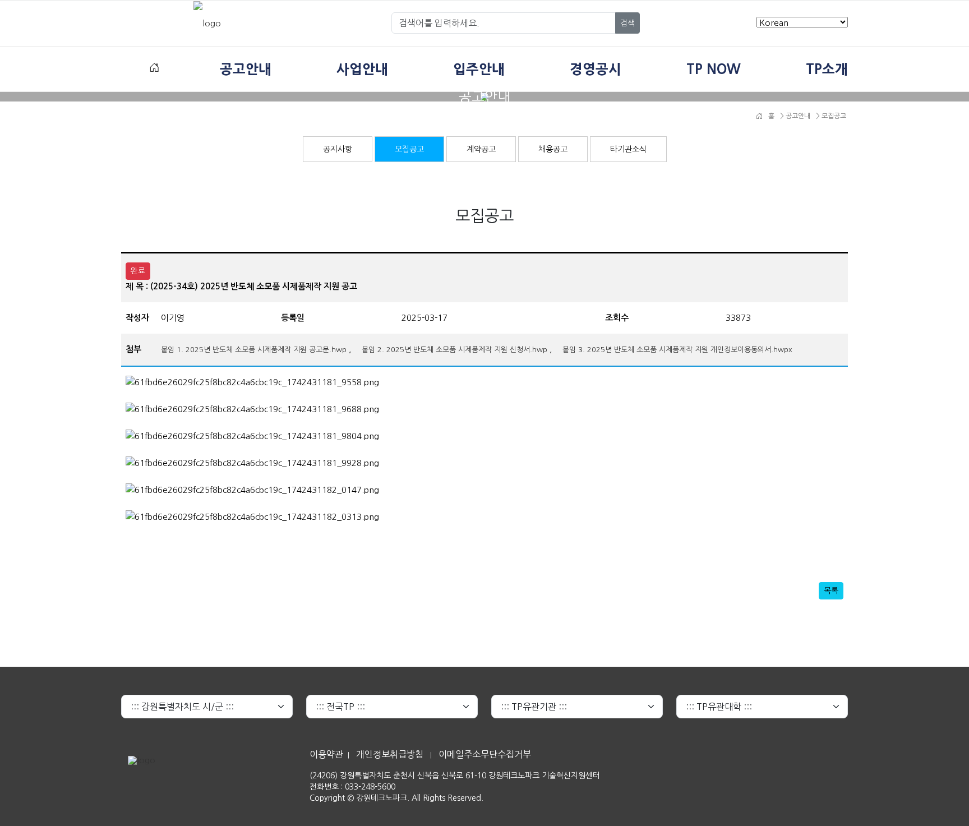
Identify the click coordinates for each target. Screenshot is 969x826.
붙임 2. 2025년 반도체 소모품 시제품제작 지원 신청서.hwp (454, 349)
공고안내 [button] (245, 69)
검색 (627, 23)
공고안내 (797, 116)
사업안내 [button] (362, 69)
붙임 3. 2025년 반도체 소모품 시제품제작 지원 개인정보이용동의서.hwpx (677, 349)
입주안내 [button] (479, 69)
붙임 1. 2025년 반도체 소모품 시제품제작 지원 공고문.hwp (254, 349)
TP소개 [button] (827, 69)
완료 (138, 271)
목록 (831, 590)
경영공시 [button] (595, 69)
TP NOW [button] (713, 69)
